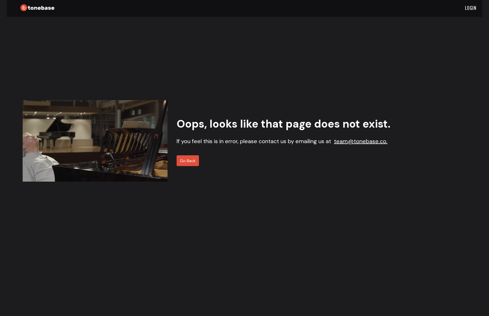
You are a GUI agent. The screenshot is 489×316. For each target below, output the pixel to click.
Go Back (188, 160)
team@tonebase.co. (360, 141)
